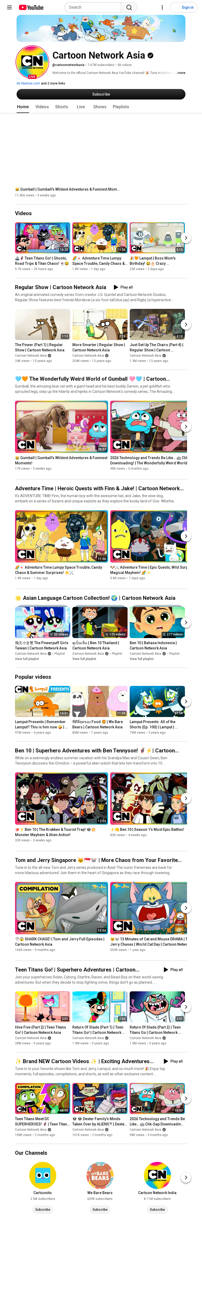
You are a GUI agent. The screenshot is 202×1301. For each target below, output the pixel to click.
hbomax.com (30, 83)
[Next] (186, 238)
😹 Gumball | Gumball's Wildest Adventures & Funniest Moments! (67, 189)
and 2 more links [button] (53, 83)
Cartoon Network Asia (31, 355)
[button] (32, 62)
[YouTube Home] (31, 7)
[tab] (23, 107)
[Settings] (162, 7)
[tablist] (101, 107)
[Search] (129, 7)
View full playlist (27, 659)
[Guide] (9, 7)
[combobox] (94, 7)
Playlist (59, 654)
